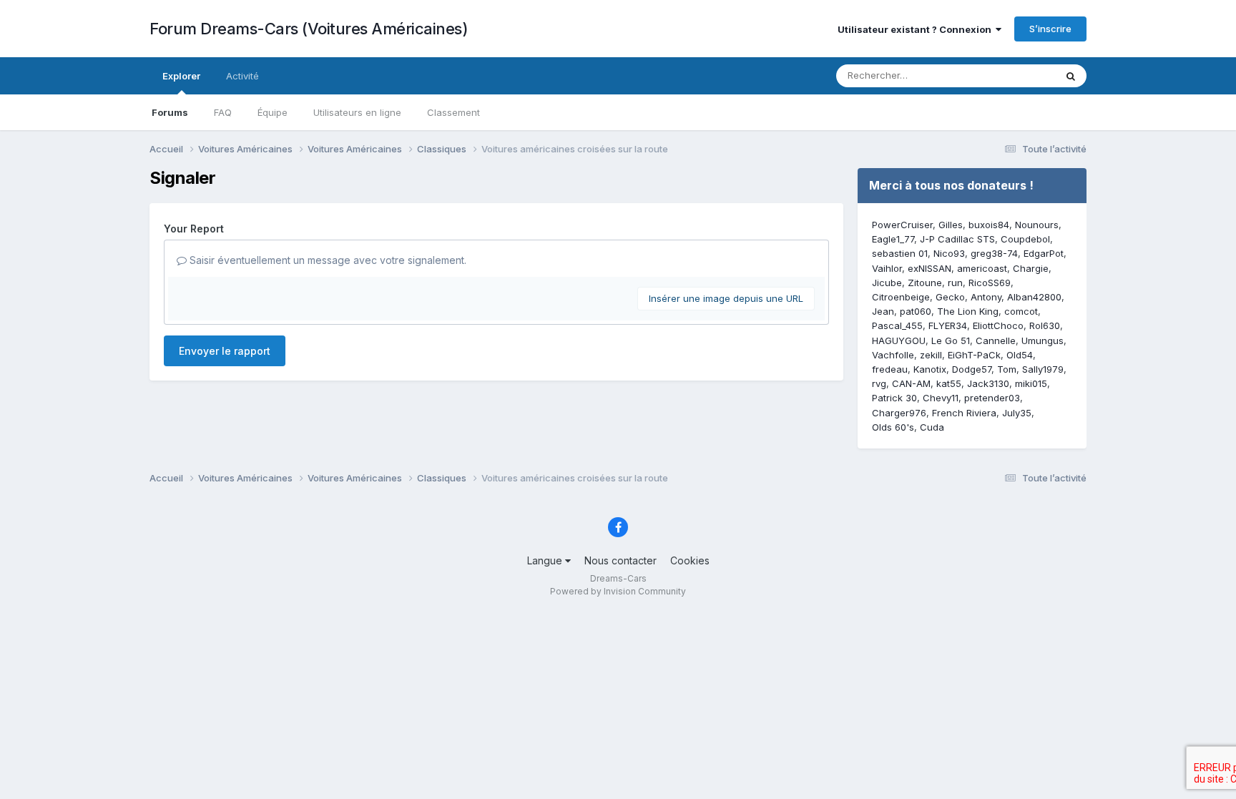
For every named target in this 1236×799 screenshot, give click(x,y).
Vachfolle (893, 355)
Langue (546, 560)
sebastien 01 (900, 253)
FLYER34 (947, 325)
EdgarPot (1044, 253)
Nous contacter (620, 560)
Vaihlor (887, 268)
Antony (986, 297)
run (955, 282)
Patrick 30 (894, 397)
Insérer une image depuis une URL (726, 298)
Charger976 (899, 412)
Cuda (932, 427)
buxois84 (988, 224)
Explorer (181, 76)
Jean (883, 311)
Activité (242, 76)
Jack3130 (988, 383)
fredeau (890, 369)
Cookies (690, 560)
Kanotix (929, 369)
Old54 (1019, 355)
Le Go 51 (950, 340)
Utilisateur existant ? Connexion (917, 29)
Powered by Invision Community (618, 591)
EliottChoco (998, 325)
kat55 (948, 383)
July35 (1016, 412)
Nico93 (949, 253)
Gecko (950, 297)
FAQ (223, 112)
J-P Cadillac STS (957, 239)
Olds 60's (893, 427)
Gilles (950, 224)
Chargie (1031, 268)
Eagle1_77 (893, 239)
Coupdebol (1025, 239)
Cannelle (996, 340)
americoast (982, 268)
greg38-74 (994, 253)
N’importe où (1008, 75)
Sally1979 (1043, 369)
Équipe (273, 112)
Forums (170, 112)
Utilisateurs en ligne (357, 112)
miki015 (1031, 383)
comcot (1021, 311)
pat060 (915, 311)
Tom (1006, 369)
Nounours (1037, 224)
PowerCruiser (902, 224)
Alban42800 (1034, 297)
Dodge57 (971, 369)
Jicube (887, 282)
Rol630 (1044, 325)
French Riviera (964, 412)
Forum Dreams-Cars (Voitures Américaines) (308, 28)
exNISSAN (929, 268)
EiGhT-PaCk (974, 355)
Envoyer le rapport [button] (224, 351)
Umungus (1042, 340)
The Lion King (968, 311)
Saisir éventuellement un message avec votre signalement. (326, 260)
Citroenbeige (901, 297)
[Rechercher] (1071, 75)
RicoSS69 (989, 282)
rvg (879, 383)
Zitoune (925, 282)
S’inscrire (1050, 28)
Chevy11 (940, 397)
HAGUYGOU (899, 340)
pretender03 (992, 397)
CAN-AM (911, 383)
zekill (931, 355)
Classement (453, 112)
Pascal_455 (897, 325)
